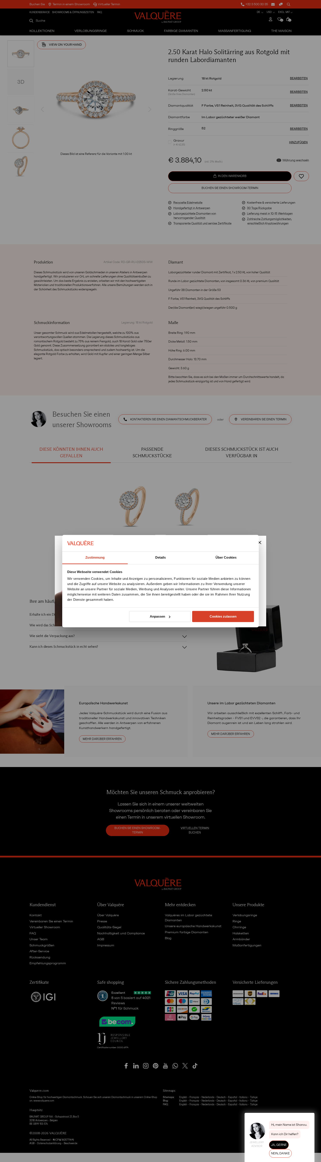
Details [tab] (160, 557)
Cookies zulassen (223, 616)
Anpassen (157, 616)
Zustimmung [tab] (95, 557)
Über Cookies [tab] (226, 557)
